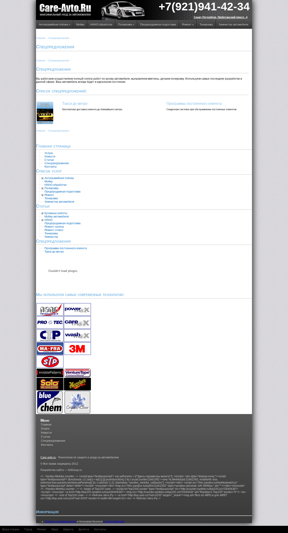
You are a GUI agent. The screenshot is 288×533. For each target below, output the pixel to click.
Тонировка (206, 24)
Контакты (47, 444)
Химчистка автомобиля (233, 24)
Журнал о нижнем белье (60, 521)
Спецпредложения (58, 38)
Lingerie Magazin (114, 521)
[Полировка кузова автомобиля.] (42, 178)
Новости (46, 432)
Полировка (126, 24)
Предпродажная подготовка (158, 24)
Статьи (45, 436)
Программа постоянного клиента (194, 103)
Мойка (80, 24)
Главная (40, 38)
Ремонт (188, 24)
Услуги (45, 428)
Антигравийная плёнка (54, 24)
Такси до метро (75, 103)
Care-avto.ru (48, 457)
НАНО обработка (101, 24)
